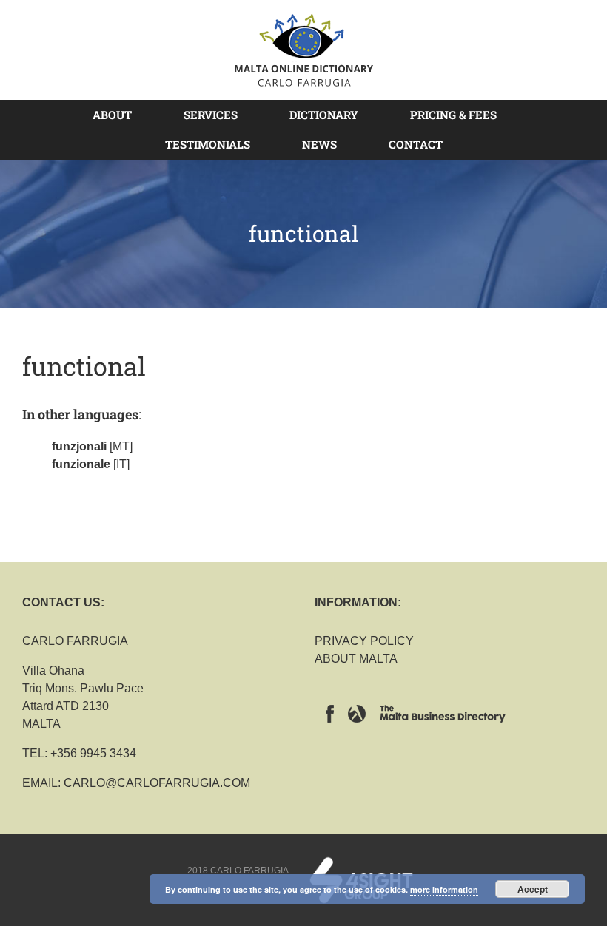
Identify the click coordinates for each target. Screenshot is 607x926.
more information (444, 889)
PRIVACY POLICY (364, 641)
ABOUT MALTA (356, 658)
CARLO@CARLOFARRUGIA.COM (157, 783)
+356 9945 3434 (93, 753)
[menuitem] (121, 114)
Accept (532, 889)
